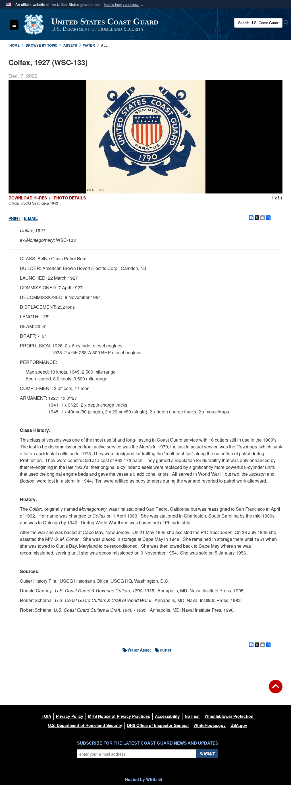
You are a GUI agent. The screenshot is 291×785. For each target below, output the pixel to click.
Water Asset (139, 650)
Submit (207, 754)
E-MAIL (31, 218)
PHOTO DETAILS (70, 198)
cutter (165, 650)
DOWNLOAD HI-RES (28, 198)
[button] (124, 5)
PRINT (14, 218)
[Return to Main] (275, 690)
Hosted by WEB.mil (143, 779)
